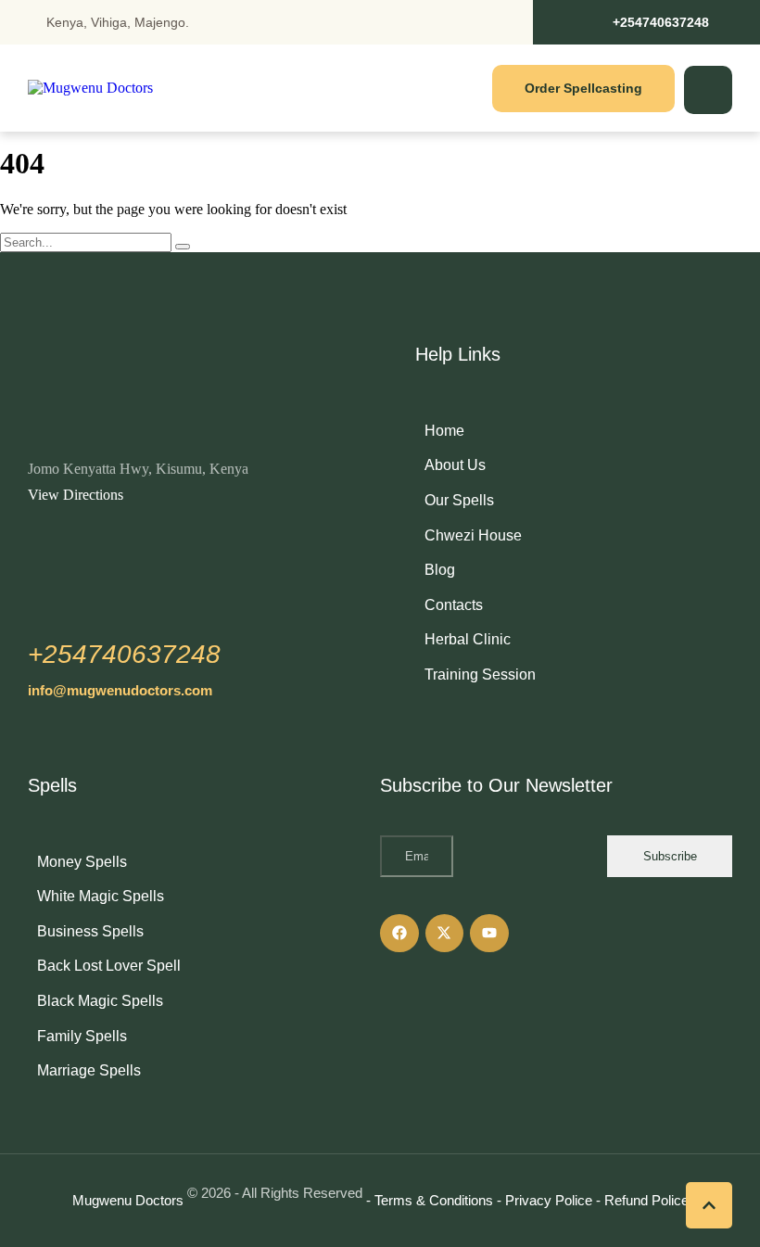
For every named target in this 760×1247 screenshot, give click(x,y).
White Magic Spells (100, 896)
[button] (646, 22)
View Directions (75, 495)
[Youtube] (489, 933)
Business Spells (90, 931)
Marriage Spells (89, 1070)
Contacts (453, 605)
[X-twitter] (444, 933)
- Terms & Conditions (429, 1200)
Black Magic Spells (100, 1001)
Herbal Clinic (467, 639)
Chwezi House (473, 535)
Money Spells (82, 862)
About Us (455, 465)
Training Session (480, 674)
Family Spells (82, 1036)
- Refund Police (642, 1200)
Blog (439, 570)
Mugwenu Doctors (128, 1200)
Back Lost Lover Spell (109, 965)
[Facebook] (399, 933)
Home (444, 431)
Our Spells (459, 500)
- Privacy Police (544, 1200)
